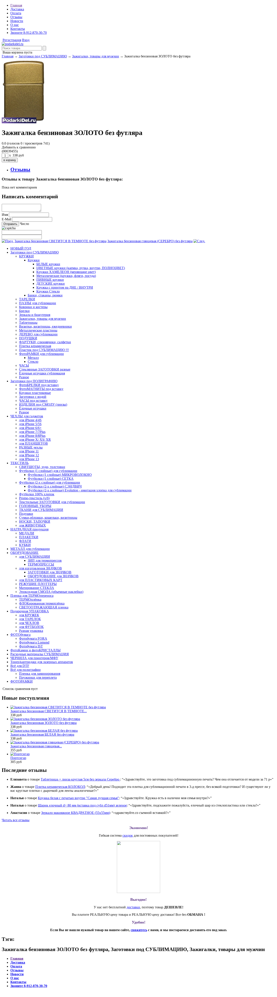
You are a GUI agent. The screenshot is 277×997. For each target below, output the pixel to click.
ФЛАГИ (25, 541)
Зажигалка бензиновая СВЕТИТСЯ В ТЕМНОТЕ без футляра (60, 241)
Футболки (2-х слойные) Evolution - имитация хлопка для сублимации (80, 490)
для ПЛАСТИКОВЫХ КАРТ (40, 580)
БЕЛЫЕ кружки (48, 264)
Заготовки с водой (32, 396)
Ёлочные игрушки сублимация (42, 373)
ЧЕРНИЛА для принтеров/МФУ (34, 658)
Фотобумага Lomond (34, 642)
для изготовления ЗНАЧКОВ (40, 568)
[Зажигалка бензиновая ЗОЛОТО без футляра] (12, 44)
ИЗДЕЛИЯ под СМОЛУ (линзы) (43, 404)
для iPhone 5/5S (30, 424)
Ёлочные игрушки (32, 408)
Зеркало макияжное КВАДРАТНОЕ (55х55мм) (75, 813)
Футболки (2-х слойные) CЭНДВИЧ (55, 486)
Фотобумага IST (31, 646)
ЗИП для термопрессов (45, 560)
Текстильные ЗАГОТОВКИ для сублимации (52, 502)
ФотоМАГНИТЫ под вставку (41, 389)
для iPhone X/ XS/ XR (35, 439)
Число (24, 224)
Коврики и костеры (33, 307)
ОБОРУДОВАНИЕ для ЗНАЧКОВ (53, 576)
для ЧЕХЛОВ (29, 623)
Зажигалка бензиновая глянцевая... (36, 746)
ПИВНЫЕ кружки (50, 279)
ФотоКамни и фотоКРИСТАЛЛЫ (35, 650)
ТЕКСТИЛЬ (19, 463)
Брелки (24, 311)
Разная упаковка (31, 631)
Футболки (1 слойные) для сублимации (48, 471)
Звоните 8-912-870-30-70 (28, 32)
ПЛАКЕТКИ (28, 537)
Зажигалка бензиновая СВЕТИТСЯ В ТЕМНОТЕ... (48, 711)
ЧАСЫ (24, 365)
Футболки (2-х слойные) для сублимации (49, 482)
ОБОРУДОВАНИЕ (24, 553)
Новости (16, 21)
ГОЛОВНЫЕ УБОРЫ (35, 506)
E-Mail (6, 219)
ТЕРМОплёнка (30, 599)
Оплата (15, 13)
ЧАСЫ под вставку (33, 400)
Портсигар (18, 758)
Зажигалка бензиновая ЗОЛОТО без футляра (43, 723)
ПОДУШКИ (28, 338)
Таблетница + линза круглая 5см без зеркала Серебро (80, 779)
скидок (127, 835)
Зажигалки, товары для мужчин (95, 56)
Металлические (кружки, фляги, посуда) (66, 276)
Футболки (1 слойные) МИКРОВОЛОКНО (60, 475)
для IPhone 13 (29, 459)
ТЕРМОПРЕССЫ (41, 564)
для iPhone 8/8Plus (32, 436)
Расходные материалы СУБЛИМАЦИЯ (39, 654)
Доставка (17, 9)
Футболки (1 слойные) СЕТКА (51, 478)
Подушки (26, 514)
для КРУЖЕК (29, 615)
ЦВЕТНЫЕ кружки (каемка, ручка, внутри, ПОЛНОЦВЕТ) (80, 268)
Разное (24, 377)
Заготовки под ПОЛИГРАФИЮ (33, 381)
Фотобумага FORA (33, 638)
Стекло (33, 361)
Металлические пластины (38, 330)
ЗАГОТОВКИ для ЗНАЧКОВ (49, 572)
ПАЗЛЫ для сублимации (37, 303)
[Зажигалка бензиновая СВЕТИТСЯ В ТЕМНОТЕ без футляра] (8, 241)
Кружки (34, 260)
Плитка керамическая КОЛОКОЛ (60, 787)
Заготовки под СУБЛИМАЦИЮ (43, 56)
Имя (5, 214)
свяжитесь (139, 930)
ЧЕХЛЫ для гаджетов (26, 416)
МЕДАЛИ (26, 533)
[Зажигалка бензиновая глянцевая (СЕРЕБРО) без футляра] (199, 241)
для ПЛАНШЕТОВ (33, 443)
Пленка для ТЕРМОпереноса (31, 595)
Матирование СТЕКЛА (36, 588)
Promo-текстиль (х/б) (34, 498)
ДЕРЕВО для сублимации (38, 334)
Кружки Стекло (48, 291)
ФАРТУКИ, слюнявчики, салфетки (45, 342)
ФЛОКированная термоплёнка (41, 603)
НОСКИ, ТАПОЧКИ (34, 521)
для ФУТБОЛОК (31, 627)
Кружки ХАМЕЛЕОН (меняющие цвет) (66, 272)
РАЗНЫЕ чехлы (31, 447)
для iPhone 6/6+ (30, 428)
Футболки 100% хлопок (36, 494)
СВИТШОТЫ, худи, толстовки (42, 467)
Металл (33, 357)
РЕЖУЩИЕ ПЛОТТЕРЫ (38, 584)
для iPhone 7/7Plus (32, 432)
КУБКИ (25, 545)
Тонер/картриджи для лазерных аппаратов (41, 662)
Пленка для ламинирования (39, 673)
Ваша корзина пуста (17, 52)
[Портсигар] (20, 754)
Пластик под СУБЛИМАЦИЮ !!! (44, 350)
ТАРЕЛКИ (27, 299)
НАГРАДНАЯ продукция (29, 529)
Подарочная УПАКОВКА (29, 611)
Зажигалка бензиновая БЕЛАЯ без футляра (42, 734)
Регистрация (12, 40)
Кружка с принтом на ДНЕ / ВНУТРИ (64, 287)
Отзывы (16, 17)
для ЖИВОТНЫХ (32, 525)
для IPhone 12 (29, 455)
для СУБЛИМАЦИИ (34, 556)
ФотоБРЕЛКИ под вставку (39, 385)
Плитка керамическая (35, 346)
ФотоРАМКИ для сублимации (41, 354)
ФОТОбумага (20, 634)
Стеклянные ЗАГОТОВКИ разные (44, 369)
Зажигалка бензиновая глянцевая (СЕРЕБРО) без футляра (150, 241)
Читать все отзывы (15, 820)
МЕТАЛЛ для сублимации (30, 549)
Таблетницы (28, 322)
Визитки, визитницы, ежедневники (45, 326)
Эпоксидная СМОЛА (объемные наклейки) (51, 592)
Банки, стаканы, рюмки (45, 295)
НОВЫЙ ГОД (20, 248)
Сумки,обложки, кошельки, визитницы (48, 517)
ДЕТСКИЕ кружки (50, 283)
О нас (14, 25)
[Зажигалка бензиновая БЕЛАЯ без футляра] (44, 730)
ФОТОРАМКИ (21, 681)
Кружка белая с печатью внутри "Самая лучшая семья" (78, 798)
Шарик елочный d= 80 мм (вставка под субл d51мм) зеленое (82, 805)
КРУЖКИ (26, 256)
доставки (133, 907)
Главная (16, 5)
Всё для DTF (19, 666)
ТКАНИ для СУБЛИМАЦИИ (41, 510)
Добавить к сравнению (19, 147)
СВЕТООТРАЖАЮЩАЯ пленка (43, 607)
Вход (25, 40)
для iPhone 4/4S (30, 420)
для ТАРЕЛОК (30, 619)
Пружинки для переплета (38, 677)
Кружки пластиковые (35, 393)
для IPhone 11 (29, 451)
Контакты (17, 29)
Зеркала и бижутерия (34, 315)
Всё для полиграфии (25, 670)
